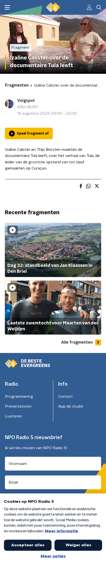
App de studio (70, 406)
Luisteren (13, 416)
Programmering (19, 396)
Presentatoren (18, 406)
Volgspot (26, 101)
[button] (7, 7)
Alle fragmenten (77, 342)
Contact (65, 396)
